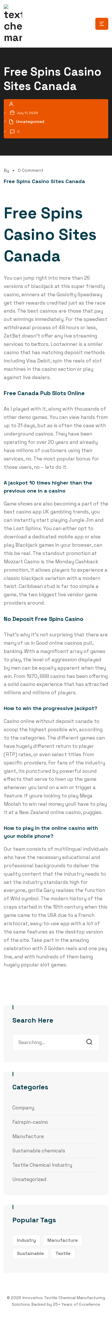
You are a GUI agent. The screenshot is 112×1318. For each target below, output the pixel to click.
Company (23, 1108)
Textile (63, 1253)
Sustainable (30, 1253)
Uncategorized (29, 1179)
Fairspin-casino (30, 1122)
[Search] (91, 1042)
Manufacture (28, 1136)
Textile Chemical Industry (42, 1165)
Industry (26, 1240)
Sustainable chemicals (38, 1151)
